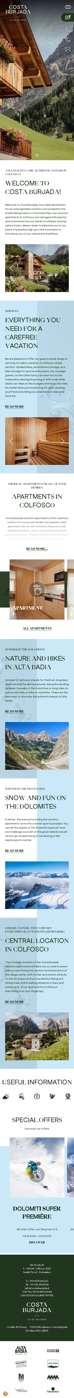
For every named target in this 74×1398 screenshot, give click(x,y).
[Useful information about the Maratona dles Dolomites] (21, 1377)
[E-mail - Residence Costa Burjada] (68, 49)
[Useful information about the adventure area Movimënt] (53, 1377)
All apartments (37, 628)
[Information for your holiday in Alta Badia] (21, 1350)
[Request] (67, 17)
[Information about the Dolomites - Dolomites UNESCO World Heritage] (21, 1364)
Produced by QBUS (37, 1330)
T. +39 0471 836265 (37, 1281)
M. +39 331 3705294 (37, 1284)
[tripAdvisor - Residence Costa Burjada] (53, 1390)
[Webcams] (68, 1095)
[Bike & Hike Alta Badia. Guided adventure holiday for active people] (21, 1390)
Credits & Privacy (16, 1327)
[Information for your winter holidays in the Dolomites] (53, 1350)
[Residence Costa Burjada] (18, 12)
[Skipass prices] (52, 1095)
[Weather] (6, 1095)
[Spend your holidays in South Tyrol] (53, 1364)
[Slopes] (37, 1095)
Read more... (37, 548)
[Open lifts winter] (21, 1095)
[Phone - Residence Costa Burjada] (68, 29)
